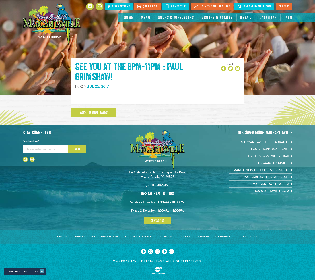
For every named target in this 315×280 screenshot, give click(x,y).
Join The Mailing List (214, 6)
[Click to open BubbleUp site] (157, 271)
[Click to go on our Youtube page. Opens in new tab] (164, 251)
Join (77, 149)
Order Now (149, 6)
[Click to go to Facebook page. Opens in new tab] (25, 159)
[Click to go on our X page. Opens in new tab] (150, 251)
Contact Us (178, 6)
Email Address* (31, 141)
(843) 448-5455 (157, 185)
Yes (36, 272)
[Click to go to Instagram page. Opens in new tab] (32, 159)
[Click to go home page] (52, 25)
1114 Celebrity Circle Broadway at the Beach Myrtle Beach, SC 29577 (157, 174)
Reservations (120, 6)
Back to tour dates (93, 113)
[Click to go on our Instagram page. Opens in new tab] (157, 251)
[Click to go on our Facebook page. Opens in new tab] (143, 251)
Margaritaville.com (256, 6)
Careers (284, 6)
